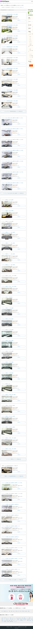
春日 (2, 611)
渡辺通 (26, 611)
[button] (32, 1)
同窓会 (2, 620)
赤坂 (20, 611)
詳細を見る (19, 20)
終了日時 (29, 21)
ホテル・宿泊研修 (4, 621)
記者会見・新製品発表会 (10, 621)
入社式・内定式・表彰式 (7, 620)
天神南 (28, 611)
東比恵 (11, 611)
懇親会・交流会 (29, 620)
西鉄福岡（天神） (6, 611)
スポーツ (30, 40)
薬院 (9, 611)
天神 (18, 611)
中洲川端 (16, 611)
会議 (30, 32)
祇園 (13, 611)
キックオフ (31, 59)
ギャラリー (31, 54)
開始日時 (29, 18)
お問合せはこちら (22, 7)
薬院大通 (23, 611)
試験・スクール (13, 620)
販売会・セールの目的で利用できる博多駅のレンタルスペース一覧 (4, 2)
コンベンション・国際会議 (19, 620)
